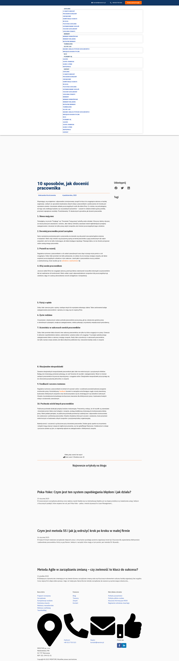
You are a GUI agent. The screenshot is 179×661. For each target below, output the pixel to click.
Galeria (65, 59)
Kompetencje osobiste (70, 19)
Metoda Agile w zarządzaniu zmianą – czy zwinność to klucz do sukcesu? (87, 569)
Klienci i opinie (67, 64)
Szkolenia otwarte (69, 31)
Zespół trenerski (68, 61)
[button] (116, 188)
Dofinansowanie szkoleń (71, 26)
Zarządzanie (67, 16)
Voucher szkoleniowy (70, 29)
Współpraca (67, 66)
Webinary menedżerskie (70, 36)
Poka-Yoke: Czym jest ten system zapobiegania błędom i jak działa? (84, 492)
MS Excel (65, 21)
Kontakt (66, 69)
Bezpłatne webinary (69, 41)
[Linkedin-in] (124, 645)
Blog (65, 54)
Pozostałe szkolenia (69, 24)
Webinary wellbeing (69, 39)
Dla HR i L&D (67, 46)
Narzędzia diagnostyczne (71, 51)
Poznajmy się (68, 56)
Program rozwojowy (70, 14)
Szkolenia (67, 9)
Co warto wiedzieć (69, 11)
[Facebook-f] (119, 645)
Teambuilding (68, 44)
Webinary (67, 34)
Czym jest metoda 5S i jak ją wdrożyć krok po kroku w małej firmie (83, 530)
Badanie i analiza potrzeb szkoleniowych (76, 49)
